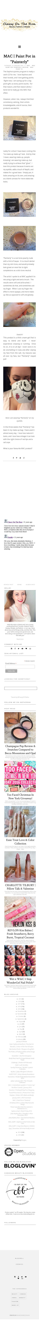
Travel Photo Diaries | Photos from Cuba (21, 1093)
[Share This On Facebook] (14, 458)
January (20, 1039)
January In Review (21, 1041)
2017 (19, 1004)
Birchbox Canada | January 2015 (22, 1087)
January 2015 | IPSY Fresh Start (21, 1098)
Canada (23, 1294)
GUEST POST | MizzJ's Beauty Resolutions (21, 1074)
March (21, 1034)
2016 (19, 1006)
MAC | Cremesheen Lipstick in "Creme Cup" (21, 1085)
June (20, 1026)
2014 (19, 1132)
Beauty (15, 1294)
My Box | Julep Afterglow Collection (21, 1072)
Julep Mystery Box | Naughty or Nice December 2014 (22, 1114)
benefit (22, 1297)
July (21, 1024)
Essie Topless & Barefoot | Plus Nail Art (22, 1044)
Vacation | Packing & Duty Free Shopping (21, 1090)
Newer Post (8, 584)
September (21, 1019)
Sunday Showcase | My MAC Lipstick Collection (22, 1068)
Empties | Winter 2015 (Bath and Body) (22, 1095)
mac (28, 65)
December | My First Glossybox (21, 1056)
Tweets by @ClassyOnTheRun (20, 697)
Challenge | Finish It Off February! (21, 1062)
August (21, 1021)
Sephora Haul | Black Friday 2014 (21, 1111)
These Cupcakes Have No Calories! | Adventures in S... (21, 1107)
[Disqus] (19, 489)
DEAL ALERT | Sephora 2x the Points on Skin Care (21, 1122)
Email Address (10, 663)
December (21, 1011)
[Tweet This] (21, 458)
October (21, 1016)
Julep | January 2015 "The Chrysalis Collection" (21, 1081)
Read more (20, 639)
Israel (14, 1297)
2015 (19, 1009)
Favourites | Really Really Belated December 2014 (21, 1077)
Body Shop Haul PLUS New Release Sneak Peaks (21, 1059)
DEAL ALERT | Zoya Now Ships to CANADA (22, 1126)
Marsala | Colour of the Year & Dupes (21, 1047)
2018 (20, 1001)
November (21, 1014)
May (21, 1029)
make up (15, 1305)
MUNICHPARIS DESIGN (23, 1315)
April (20, 1032)
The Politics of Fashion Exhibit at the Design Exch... (21, 1052)
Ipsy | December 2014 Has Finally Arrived (21, 1128)
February (21, 1037)
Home (19, 584)
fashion (15, 1301)
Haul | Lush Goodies (21, 1065)
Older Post (30, 584)
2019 (20, 999)
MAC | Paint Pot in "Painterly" (22, 1100)
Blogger (23, 1140)
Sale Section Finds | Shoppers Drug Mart (21, 1049)
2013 (20, 1135)
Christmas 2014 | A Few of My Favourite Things (22, 1103)
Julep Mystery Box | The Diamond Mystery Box (21, 1118)
